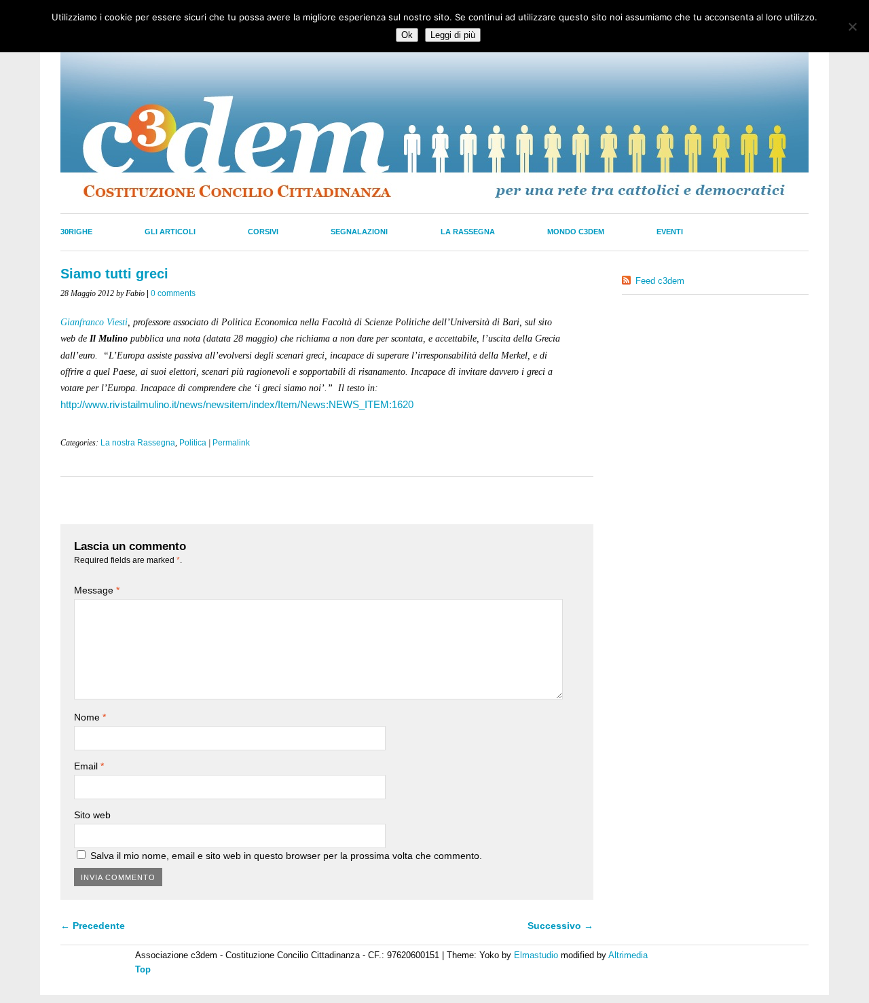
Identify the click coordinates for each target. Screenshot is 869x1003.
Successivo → (560, 925)
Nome (90, 717)
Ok (407, 35)
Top (143, 969)
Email (89, 766)
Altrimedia (628, 955)
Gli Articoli (170, 231)
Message (96, 590)
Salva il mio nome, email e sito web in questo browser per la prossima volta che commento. (286, 855)
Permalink (231, 443)
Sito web (92, 814)
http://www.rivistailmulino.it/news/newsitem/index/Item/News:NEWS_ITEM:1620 (236, 404)
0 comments (173, 293)
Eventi (670, 231)
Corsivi (263, 231)
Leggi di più (452, 35)
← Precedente (92, 925)
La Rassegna (468, 231)
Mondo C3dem (575, 231)
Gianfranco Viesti (94, 322)
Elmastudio (536, 955)
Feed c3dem (659, 281)
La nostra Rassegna (137, 443)
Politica (192, 443)
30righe (76, 231)
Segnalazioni (359, 231)
